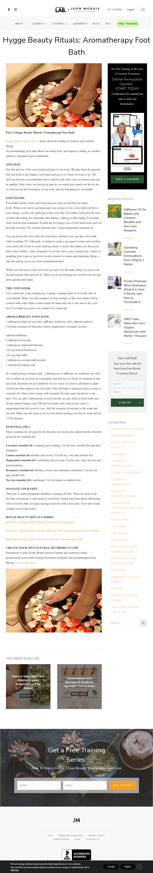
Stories (117, 588)
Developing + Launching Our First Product (127, 508)
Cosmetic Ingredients (120, 482)
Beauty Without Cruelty (123, 445)
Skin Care (118, 570)
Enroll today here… (26, 562)
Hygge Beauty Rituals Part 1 (22, 141)
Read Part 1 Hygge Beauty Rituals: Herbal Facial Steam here (40, 522)
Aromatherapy (123, 435)
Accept (111, 866)
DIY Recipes (119, 519)
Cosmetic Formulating (121, 463)
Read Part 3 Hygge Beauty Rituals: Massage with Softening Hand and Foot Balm (52, 530)
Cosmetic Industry (126, 472)
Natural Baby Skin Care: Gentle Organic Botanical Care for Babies (28, 682)
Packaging (119, 539)
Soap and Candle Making (124, 579)
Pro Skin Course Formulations (124, 561)
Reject (128, 866)
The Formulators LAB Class (125, 609)
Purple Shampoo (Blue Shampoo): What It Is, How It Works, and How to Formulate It (135, 291)
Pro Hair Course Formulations (124, 549)
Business (118, 454)
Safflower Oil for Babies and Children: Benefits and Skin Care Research (135, 219)
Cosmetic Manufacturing (123, 493)
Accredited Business (127, 429)
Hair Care (118, 526)
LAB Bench (119, 533)
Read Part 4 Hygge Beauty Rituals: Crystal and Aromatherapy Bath (44, 539)
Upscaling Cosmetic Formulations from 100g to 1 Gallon (134, 255)
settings (14, 870)
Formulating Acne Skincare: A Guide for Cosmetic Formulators (79, 682)
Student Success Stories (124, 598)
